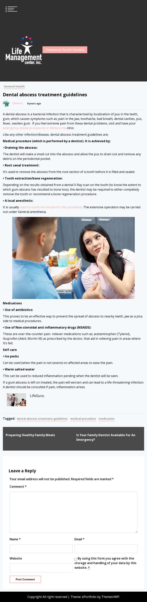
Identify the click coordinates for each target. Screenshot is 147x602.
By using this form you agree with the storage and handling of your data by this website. (105, 563)
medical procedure (83, 418)
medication (106, 418)
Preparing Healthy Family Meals (30, 435)
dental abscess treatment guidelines (42, 418)
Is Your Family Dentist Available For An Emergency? (105, 437)
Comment (18, 486)
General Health (14, 86)
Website (16, 558)
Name (15, 539)
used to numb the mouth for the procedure (51, 207)
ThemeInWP (110, 597)
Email (79, 539)
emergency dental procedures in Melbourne (34, 128)
